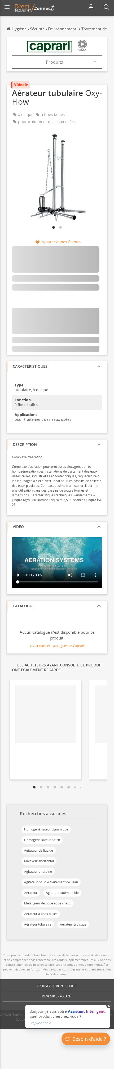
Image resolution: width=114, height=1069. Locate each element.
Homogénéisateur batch (42, 840)
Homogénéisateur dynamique (46, 829)
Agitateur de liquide (38, 850)
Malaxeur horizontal (39, 861)
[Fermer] (109, 1006)
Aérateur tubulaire (37, 924)
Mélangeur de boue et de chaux (47, 903)
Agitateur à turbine (38, 871)
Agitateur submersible (62, 892)
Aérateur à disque (73, 924)
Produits (54, 62)
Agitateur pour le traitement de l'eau (51, 882)
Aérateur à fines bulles (41, 914)
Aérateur (30, 892)
